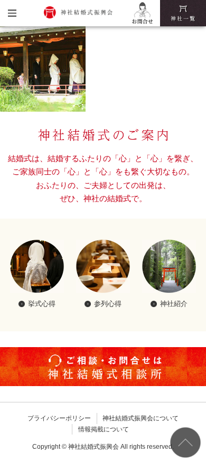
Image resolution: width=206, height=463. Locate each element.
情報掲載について (103, 429)
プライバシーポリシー (59, 418)
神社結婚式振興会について (140, 418)
